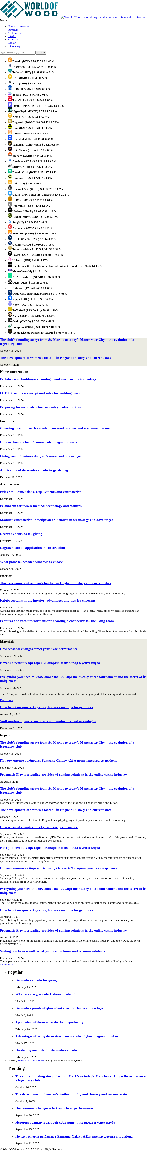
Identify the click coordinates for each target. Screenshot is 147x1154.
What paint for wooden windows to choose (31, 562)
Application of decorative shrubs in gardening (34, 470)
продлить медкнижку (31, 1060)
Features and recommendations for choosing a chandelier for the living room (57, 621)
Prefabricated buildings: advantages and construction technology (48, 379)
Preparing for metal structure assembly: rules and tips (40, 407)
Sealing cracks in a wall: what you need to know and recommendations (52, 951)
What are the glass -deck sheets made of (44, 994)
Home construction (19, 26)
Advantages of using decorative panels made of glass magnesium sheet (67, 1036)
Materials (13, 39)
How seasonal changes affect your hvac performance (39, 649)
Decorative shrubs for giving (21, 534)
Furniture (13, 29)
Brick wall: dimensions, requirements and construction (40, 492)
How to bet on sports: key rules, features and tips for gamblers (46, 707)
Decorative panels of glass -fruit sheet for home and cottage (59, 1008)
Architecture (15, 32)
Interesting (14, 46)
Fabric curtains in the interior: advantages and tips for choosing (47, 600)
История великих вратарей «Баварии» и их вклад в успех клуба (50, 663)
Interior (12, 36)
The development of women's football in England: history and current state (55, 358)
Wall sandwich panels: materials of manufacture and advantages (48, 721)
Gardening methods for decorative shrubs (46, 1050)
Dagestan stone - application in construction (32, 548)
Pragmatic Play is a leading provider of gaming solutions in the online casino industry (63, 774)
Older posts (7, 964)
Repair (12, 42)
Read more (6, 700)
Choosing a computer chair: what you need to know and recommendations (55, 428)
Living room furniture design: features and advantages (40, 456)
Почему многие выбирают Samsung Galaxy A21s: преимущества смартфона (58, 760)
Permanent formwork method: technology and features (41, 506)
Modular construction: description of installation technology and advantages (56, 520)
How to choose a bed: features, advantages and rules (39, 442)
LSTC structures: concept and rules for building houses (41, 393)
